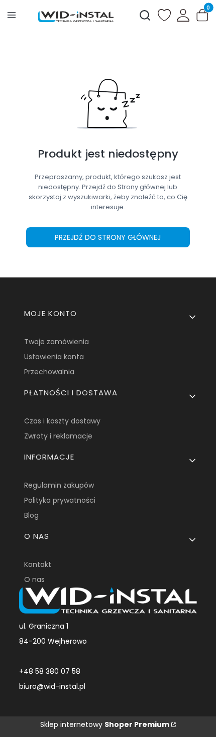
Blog (31, 515)
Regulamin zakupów (59, 485)
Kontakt (37, 564)
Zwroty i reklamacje (58, 436)
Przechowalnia (49, 372)
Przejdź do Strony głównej (108, 237)
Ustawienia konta (54, 357)
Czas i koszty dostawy (62, 421)
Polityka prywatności (59, 500)
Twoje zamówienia (56, 342)
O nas (34, 579)
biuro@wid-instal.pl (52, 686)
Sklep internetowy (104, 724)
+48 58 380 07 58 (49, 671)
